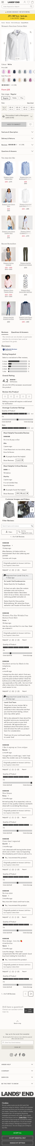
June (4, 668)
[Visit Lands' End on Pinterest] (23, 1055)
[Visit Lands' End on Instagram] (11, 1055)
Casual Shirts (24, 22)
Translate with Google (9, 558)
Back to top (17, 1023)
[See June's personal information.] (7, 668)
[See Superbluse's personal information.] (12, 545)
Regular (6, 98)
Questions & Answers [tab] (19, 332)
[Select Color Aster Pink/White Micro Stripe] (3, 72)
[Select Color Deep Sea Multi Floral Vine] (14, 72)
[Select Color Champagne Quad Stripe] (3, 80)
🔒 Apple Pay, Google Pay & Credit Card (17, 12)
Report (24, 570)
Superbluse (6, 545)
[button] (5, 396)
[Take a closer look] (31, 32)
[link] (13, 380)
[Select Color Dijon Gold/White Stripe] (20, 80)
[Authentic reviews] (10, 349)
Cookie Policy (23, 1117)
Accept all (17, 1133)
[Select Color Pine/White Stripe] (25, 72)
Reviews (4, 332)
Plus (21, 98)
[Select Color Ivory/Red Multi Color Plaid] (25, 80)
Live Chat (30, 1011)
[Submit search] (31, 6)
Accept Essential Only (17, 1138)
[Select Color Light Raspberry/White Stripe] (30, 80)
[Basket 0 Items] (32, 2)
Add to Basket (14, 124)
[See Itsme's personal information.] (8, 620)
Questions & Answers (9, 151)
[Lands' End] (14, 2)
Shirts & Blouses (15, 22)
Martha (6, 476)
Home (3, 22)
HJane (4, 946)
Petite (14, 98)
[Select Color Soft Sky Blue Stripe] (30, 72)
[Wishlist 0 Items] (28, 2)
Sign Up (17, 1047)
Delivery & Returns (8, 138)
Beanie (4, 750)
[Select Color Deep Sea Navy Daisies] (14, 80)
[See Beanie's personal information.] (9, 750)
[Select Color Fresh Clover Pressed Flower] (20, 72)
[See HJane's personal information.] (8, 946)
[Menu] (2, 2)
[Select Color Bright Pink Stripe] (9, 72)
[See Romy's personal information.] (8, 796)
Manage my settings (17, 1143)
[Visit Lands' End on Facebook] (19, 1055)
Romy (4, 796)
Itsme (4, 620)
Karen (4, 896)
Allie (5, 443)
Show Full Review (9, 452)
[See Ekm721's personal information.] (9, 844)
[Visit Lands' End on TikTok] (15, 1055)
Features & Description (9, 132)
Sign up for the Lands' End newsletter (17, 1034)
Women (8, 22)
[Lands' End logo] (17, 1094)
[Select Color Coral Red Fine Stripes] (9, 80)
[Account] (25, 2)
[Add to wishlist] (30, 124)
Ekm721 (5, 844)
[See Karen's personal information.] (8, 896)
